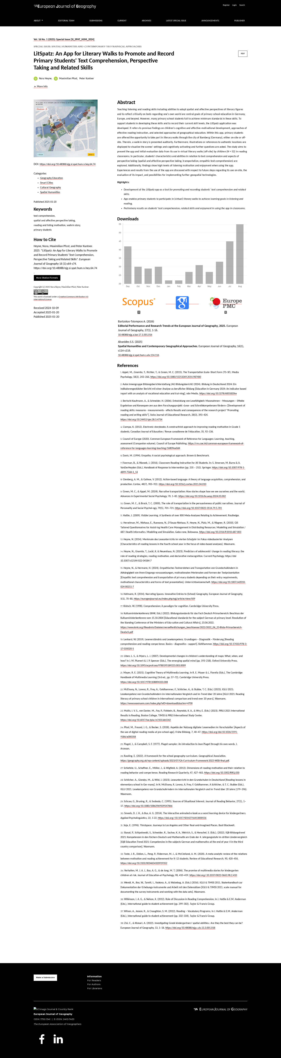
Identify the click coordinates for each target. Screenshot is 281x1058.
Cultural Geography (50, 187)
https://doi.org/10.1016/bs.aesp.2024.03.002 (202, 496)
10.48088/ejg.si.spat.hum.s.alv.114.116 (138, 355)
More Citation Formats (47, 278)
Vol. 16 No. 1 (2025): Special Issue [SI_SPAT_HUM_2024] (64, 39)
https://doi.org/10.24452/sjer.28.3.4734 (141, 419)
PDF (243, 54)
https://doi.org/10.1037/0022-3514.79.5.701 (198, 508)
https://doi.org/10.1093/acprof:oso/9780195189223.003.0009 (153, 665)
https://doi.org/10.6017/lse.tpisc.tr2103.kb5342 (145, 720)
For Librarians (94, 988)
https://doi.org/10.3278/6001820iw (218, 393)
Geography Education (51, 178)
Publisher (239, 21)
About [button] (37, 21)
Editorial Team (66, 21)
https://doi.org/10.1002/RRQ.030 (221, 773)
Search (242, 5)
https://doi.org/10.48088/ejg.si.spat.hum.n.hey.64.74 (67, 164)
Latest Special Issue (176, 21)
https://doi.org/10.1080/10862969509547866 (148, 806)
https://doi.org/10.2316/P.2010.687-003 (220, 532)
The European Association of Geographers (57, 1024)
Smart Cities (46, 183)
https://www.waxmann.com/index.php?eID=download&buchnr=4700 (156, 703)
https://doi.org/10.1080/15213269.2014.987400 (175, 377)
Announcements (210, 21)
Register (226, 5)
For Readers (94, 980)
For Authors (93, 984)
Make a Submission (45, 977)
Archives (146, 21)
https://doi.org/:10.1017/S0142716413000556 (182, 818)
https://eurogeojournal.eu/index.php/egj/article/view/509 (164, 599)
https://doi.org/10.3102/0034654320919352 (143, 863)
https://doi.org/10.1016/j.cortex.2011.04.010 (182, 484)
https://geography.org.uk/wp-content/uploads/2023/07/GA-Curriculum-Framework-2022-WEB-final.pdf (174, 761)
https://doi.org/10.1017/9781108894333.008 (144, 682)
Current (122, 21)
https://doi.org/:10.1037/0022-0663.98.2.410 (213, 875)
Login (234, 5)
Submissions (95, 21)
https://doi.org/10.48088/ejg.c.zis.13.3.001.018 (190, 928)
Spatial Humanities (50, 192)
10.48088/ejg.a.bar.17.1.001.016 (135, 335)
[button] (40, 86)
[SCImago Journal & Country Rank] (53, 1009)
